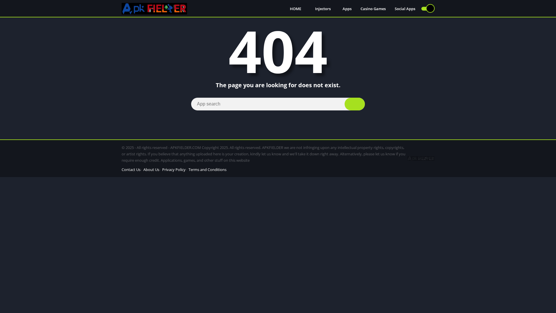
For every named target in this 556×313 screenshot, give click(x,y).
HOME (296, 8)
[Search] (355, 104)
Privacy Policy (174, 169)
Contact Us (131, 169)
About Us (151, 169)
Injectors (323, 8)
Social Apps (405, 8)
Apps (347, 8)
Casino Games (373, 8)
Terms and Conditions (207, 169)
